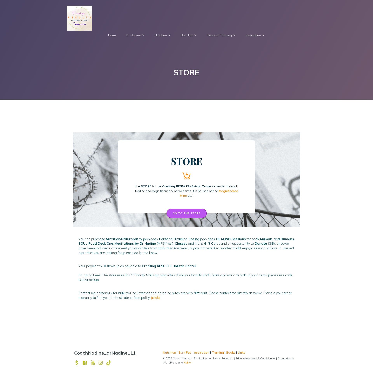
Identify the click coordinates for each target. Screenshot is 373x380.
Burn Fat (185, 352)
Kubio (187, 362)
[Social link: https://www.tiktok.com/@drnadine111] (110, 362)
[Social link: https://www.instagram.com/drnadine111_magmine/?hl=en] (102, 362)
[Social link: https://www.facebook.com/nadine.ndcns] (86, 362)
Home (112, 35)
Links (241, 352)
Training (218, 352)
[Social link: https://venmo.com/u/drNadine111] (78, 362)
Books (230, 352)
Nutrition (170, 352)
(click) (155, 298)
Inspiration (201, 352)
